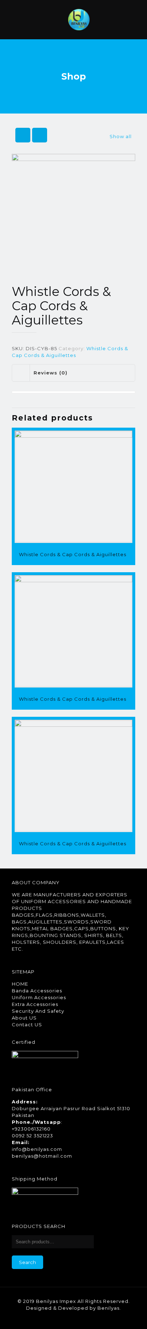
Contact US (27, 1024)
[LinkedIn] (64, 1318)
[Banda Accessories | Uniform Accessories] (79, 19)
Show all (121, 136)
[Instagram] (83, 1318)
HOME (20, 984)
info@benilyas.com (37, 1149)
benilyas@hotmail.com (42, 1156)
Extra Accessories (35, 1004)
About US (24, 1018)
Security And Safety (38, 1011)
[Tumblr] (93, 1318)
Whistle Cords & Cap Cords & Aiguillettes (72, 554)
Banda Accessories (37, 990)
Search (27, 1262)
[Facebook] (54, 1318)
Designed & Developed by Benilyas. (73, 1308)
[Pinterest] (73, 1318)
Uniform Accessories (39, 997)
